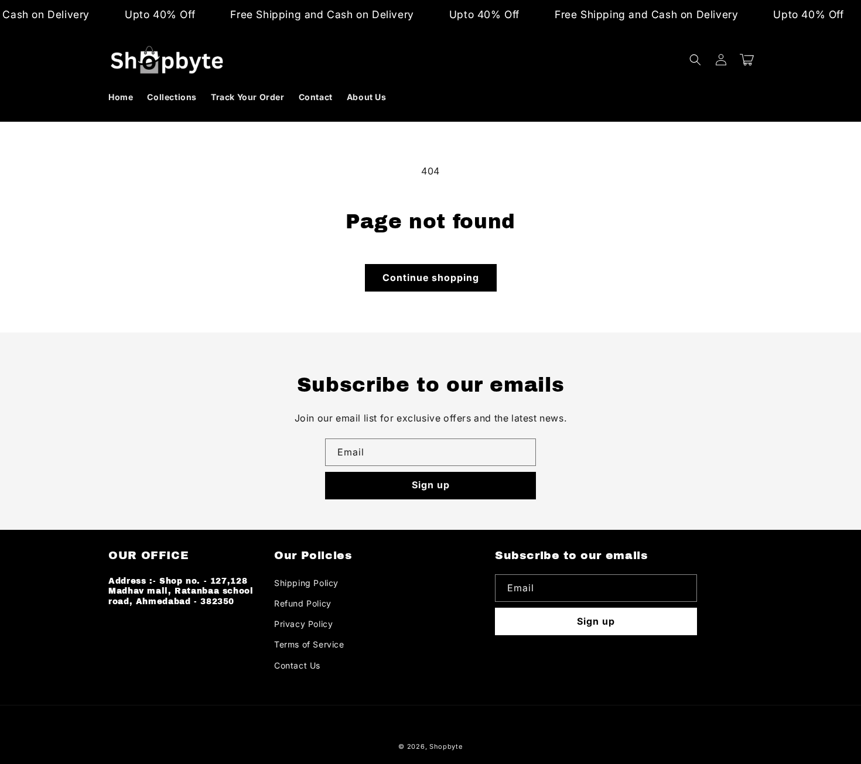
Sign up (431, 485)
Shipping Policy (306, 583)
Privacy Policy (303, 624)
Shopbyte (446, 746)
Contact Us (297, 665)
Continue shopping (430, 277)
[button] (695, 60)
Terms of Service (309, 644)
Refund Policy (303, 603)
